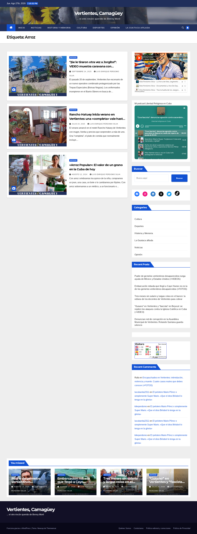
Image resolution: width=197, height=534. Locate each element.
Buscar (138, 168)
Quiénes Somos (125, 528)
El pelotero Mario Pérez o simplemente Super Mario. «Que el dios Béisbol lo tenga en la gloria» (158, 396)
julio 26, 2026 (159, 487)
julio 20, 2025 (79, 124)
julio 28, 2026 (113, 487)
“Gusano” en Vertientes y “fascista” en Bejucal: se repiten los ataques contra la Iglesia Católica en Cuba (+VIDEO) (161, 309)
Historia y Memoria (59, 28)
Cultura (82, 28)
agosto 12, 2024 (80, 174)
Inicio (21, 28)
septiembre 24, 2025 (82, 71)
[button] (183, 28)
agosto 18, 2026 (22, 487)
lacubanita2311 (142, 392)
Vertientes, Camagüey (98, 13)
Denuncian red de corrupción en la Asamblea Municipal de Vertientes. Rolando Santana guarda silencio (159, 322)
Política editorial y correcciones (158, 528)
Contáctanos (139, 528)
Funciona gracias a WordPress (19, 528)
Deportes (99, 28)
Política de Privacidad (181, 528)
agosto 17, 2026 (68, 487)
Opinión (115, 28)
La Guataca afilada (138, 28)
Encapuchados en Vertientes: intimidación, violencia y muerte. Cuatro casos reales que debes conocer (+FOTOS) (159, 381)
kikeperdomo (141, 406)
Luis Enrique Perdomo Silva (104, 124)
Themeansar (51, 528)
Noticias (36, 28)
